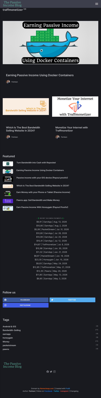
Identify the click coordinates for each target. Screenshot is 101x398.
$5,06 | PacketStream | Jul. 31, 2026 (51, 229)
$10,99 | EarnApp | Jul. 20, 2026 (51, 237)
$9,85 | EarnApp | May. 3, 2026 (51, 278)
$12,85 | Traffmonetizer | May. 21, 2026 (51, 267)
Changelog (74, 391)
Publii (68, 388)
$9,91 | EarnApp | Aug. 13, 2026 (51, 222)
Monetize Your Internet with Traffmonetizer (71, 129)
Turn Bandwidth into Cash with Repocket (36, 162)
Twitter (72, 300)
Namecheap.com (47, 388)
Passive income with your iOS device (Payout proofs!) (42, 177)
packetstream (9, 345)
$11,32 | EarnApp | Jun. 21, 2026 (51, 252)
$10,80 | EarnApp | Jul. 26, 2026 (51, 233)
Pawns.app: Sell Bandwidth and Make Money (38, 200)
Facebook (25, 300)
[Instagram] (54, 372)
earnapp (7, 334)
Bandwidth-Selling (12, 330)
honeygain (8, 338)
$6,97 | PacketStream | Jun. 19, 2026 (51, 256)
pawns (6, 349)
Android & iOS (9, 326)
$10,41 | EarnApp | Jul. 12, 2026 (51, 241)
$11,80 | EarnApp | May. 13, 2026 (51, 274)
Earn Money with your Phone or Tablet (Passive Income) (43, 192)
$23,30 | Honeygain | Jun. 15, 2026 (51, 259)
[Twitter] (51, 372)
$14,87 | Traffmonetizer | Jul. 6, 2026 (51, 244)
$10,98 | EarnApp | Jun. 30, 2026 (51, 248)
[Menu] (95, 4)
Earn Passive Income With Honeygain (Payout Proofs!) (42, 207)
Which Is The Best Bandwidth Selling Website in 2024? (23, 129)
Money (6, 341)
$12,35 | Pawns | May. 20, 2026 (52, 271)
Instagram (25, 305)
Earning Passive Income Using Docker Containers (40, 75)
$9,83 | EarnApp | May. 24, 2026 (51, 263)
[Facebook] (48, 372)
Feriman (15, 82)
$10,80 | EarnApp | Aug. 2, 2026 (51, 225)
